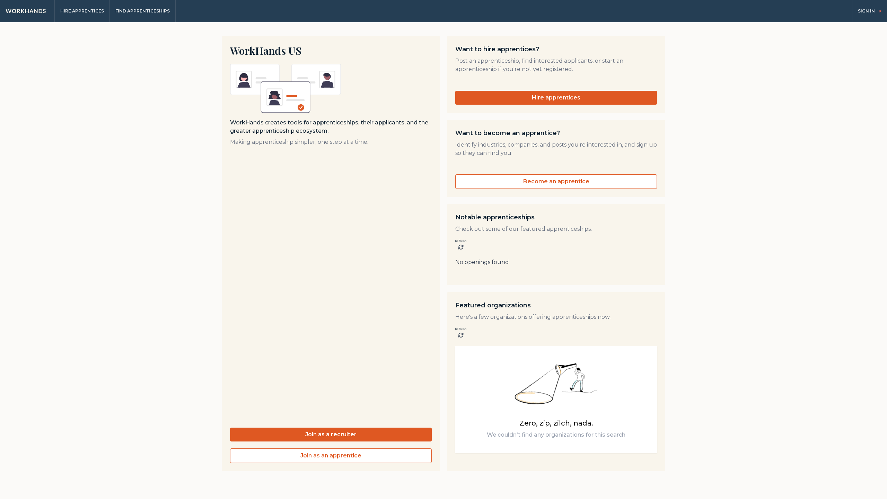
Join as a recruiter (331, 434)
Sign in (866, 11)
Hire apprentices (556, 97)
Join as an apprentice (330, 455)
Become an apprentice (556, 181)
